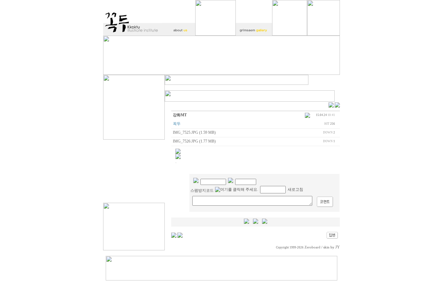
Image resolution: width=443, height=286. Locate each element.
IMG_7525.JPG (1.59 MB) (194, 132)
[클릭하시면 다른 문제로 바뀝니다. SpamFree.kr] (236, 189)
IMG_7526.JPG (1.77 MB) (194, 141)
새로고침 (295, 189)
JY (337, 247)
